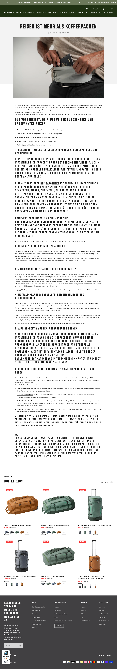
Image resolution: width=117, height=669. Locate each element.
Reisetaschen (36, 610)
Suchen (56, 607)
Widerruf (59, 625)
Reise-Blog (102, 624)
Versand (83, 607)
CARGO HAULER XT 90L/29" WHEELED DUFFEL (20, 576)
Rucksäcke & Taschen (39, 621)
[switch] (6, 662)
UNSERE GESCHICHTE (97, 12)
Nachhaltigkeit (103, 614)
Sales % (34, 627)
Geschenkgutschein (38, 607)
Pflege (83, 614)
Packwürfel (35, 614)
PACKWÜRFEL (40, 12)
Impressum (57, 610)
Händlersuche (85, 621)
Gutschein (110, 12)
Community (102, 617)
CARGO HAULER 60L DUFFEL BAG (52, 576)
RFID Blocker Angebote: (25, 395)
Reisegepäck (36, 617)
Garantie (101, 610)
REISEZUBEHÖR (82, 12)
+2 (27, 532)
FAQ (82, 617)
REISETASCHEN (27, 12)
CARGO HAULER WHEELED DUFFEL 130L (55, 525)
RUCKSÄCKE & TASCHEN (67, 12)
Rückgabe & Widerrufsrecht (63, 621)
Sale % (17, 12)
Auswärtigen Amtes (54, 308)
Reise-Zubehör (36, 624)
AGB (55, 617)
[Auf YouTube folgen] (15, 655)
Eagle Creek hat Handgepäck (33, 358)
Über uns (102, 607)
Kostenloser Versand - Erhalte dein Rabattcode (95, 2)
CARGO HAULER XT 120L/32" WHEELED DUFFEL (94, 525)
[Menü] (9, 651)
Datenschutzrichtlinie (61, 614)
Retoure (83, 610)
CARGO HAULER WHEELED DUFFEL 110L (18, 525)
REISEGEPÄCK (52, 12)
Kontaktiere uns (104, 621)
